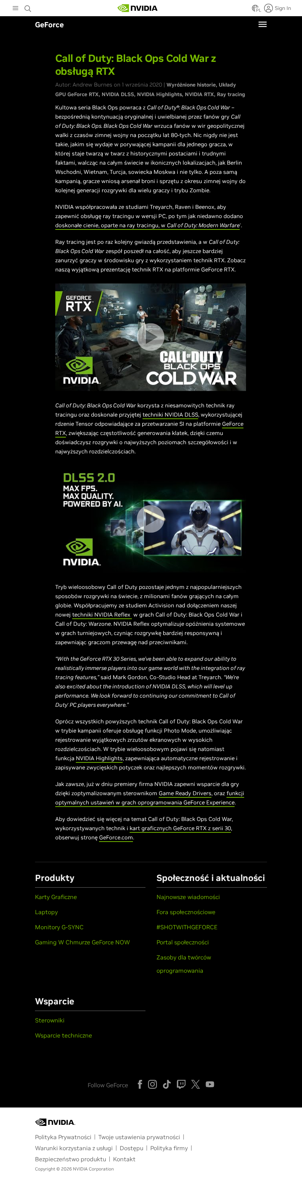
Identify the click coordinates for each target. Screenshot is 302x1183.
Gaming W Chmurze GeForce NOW (82, 942)
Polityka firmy (169, 1148)
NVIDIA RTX (199, 94)
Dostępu (131, 1148)
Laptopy (46, 912)
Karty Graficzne (56, 897)
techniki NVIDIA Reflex (102, 614)
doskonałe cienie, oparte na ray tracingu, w (111, 225)
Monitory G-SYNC (59, 927)
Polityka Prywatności (63, 1137)
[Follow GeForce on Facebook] (140, 1084)
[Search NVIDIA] (29, 6)
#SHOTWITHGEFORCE (187, 927)
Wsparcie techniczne (63, 1035)
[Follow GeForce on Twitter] (195, 1084)
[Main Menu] (15, 9)
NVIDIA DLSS (118, 94)
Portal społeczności (183, 942)
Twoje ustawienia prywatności (139, 1137)
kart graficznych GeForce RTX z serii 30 (180, 828)
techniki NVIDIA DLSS (170, 414)
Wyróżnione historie (191, 84)
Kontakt (124, 1159)
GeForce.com (116, 837)
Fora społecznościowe (186, 912)
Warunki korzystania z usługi (74, 1148)
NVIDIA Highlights (159, 94)
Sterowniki (49, 1020)
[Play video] (150, 337)
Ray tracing (231, 94)
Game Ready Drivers (185, 793)
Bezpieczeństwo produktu (70, 1159)
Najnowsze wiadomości (188, 897)
